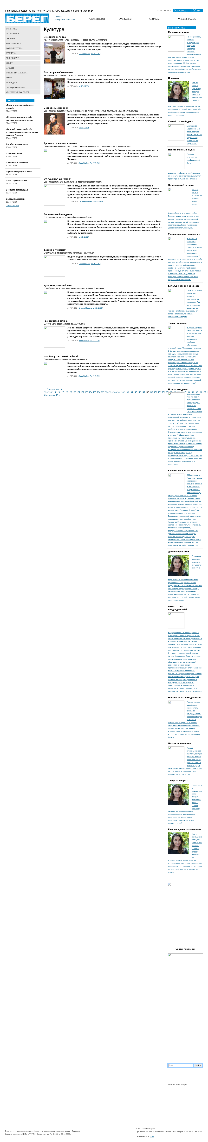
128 (66, 392)
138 (107, 392)
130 (74, 392)
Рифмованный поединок (58, 214)
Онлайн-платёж (187, 18)
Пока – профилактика (16, 181)
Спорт (9, 63)
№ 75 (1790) (98, 308)
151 (159, 392)
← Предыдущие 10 (53, 389)
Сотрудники (125, 18)
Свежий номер (97, 18)
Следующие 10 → (52, 395)
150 (155, 392)
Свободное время (15, 87)
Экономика (12, 33)
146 (139, 392)
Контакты (154, 18)
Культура (11, 53)
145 (135, 392)
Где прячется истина (55, 320)
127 (62, 392)
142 (123, 392)
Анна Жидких (84, 163)
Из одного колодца (55, 36)
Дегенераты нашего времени (60, 143)
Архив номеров (181, 10)
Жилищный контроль (17, 92)
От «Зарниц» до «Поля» (57, 178)
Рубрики (196, 10)
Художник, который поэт (58, 285)
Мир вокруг (12, 58)
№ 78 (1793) (96, 54)
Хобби (9, 77)
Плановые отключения (17, 162)
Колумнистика (14, 48)
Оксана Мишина (85, 201)
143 (127, 392)
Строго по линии (14, 153)
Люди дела (12, 82)
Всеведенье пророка (56, 107)
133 (86, 392)
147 (143, 392)
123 (46, 392)
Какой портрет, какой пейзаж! (61, 356)
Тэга (152, 1136)
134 (90, 392)
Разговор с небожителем (58, 72)
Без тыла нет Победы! (17, 190)
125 (54, 392)
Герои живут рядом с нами (19, 171)
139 (111, 392)
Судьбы (10, 67)
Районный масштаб (17, 72)
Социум (10, 38)
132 (82, 392)
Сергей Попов (84, 54)
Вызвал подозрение (16, 199)
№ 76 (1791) (98, 201)
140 (115, 392)
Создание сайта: (143, 1136)
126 (58, 392)
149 (151, 392)
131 (78, 392)
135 (94, 392)
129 (70, 392)
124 (50, 392)
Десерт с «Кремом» (55, 249)
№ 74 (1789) (95, 376)
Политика (11, 28)
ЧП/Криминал (13, 43)
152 (163, 392)
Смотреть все (12, 206)
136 (98, 392)
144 (131, 392)
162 (204, 392)
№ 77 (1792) (84, 127)
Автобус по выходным (17, 144)
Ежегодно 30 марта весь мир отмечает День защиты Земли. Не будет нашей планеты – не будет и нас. (194, 134)
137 (102, 392)
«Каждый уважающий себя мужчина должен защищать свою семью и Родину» (22, 132)
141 (119, 392)
